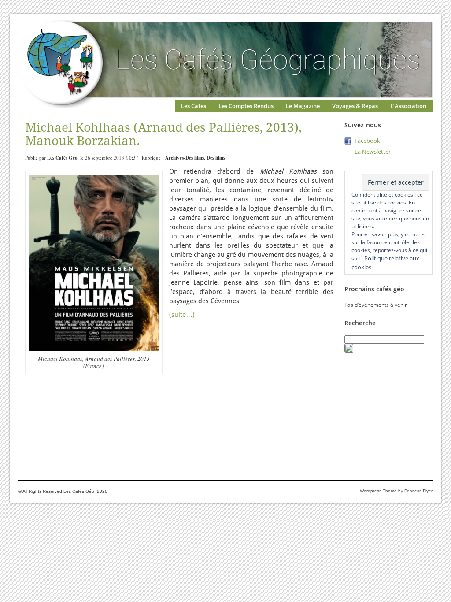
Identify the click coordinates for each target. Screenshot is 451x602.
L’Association (408, 106)
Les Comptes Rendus (246, 106)
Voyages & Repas (355, 106)
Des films (216, 157)
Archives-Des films (184, 157)
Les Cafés (193, 106)
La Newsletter (373, 152)
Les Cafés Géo (62, 157)
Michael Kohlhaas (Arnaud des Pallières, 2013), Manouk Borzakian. (163, 134)
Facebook (367, 141)
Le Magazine (303, 106)
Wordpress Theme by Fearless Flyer (396, 490)
